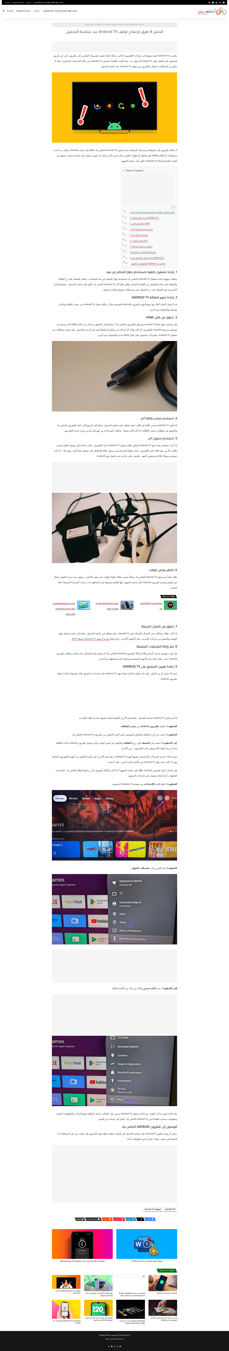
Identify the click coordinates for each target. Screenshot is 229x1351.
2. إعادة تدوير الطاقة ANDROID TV (144, 218)
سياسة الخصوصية (18, 2)
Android (126, 24)
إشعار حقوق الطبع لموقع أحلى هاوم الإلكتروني (48, 2)
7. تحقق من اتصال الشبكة (141, 247)
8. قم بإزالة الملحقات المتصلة (143, 252)
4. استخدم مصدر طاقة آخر (141, 229)
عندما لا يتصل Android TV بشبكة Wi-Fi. (90, 639)
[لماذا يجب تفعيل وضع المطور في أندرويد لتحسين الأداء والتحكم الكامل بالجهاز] (83, 605)
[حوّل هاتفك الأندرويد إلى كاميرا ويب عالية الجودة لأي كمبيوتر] (98, 1283)
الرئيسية (141, 24)
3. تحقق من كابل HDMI (140, 224)
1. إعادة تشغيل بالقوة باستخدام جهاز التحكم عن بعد (152, 212)
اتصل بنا (7, 2)
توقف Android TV (152, 1209)
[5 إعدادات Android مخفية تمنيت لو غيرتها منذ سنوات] (127, 605)
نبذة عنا (28, 2)
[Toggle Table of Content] (172, 207)
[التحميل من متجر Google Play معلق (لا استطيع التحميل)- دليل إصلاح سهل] (130, 1283)
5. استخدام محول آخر (139, 235)
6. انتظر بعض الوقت (139, 241)
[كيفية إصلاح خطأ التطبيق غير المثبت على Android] (66, 1309)
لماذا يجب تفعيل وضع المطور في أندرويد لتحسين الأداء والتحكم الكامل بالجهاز (64, 609)
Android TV (169, 1209)
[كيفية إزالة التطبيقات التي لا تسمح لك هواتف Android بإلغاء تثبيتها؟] (130, 1309)
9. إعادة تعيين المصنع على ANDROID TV (147, 258)
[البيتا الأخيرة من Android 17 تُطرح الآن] (170, 605)
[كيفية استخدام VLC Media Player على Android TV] (66, 1282)
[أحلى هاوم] (212, 11)
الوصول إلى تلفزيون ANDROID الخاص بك (148, 264)
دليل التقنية (133, 24)
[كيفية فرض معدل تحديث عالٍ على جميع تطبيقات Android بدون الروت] (98, 1308)
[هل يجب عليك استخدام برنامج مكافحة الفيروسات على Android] (162, 1308)
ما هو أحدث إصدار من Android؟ (167, 1293)
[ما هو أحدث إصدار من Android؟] (162, 1283)
